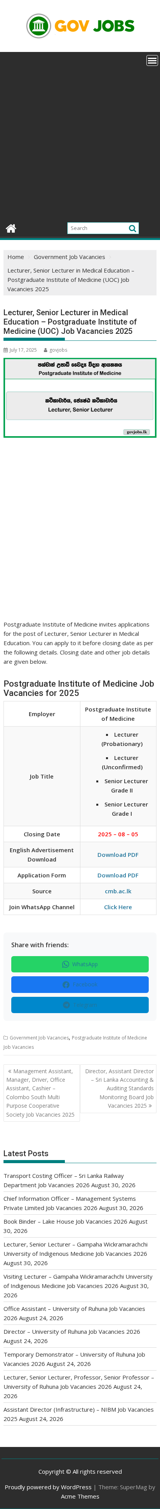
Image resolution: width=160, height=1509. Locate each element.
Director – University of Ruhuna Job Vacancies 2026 (71, 1331)
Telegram (85, 1004)
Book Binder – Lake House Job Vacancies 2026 (65, 1221)
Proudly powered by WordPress (48, 1487)
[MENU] (152, 60)
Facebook (85, 984)
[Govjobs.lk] (11, 227)
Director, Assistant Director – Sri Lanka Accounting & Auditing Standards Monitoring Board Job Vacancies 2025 (119, 1088)
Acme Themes (80, 1496)
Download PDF (118, 854)
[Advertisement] (80, 136)
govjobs (58, 350)
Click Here (118, 907)
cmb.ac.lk (118, 891)
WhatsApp (85, 964)
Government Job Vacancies (39, 1037)
